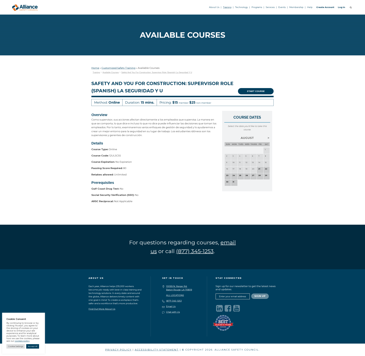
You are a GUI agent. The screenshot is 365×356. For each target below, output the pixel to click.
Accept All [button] (32, 346)
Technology (241, 7)
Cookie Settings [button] (15, 346)
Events (282, 7)
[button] (351, 7)
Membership (296, 7)
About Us (214, 7)
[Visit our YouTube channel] (236, 308)
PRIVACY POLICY (118, 349)
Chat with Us (173, 312)
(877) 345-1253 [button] (195, 251)
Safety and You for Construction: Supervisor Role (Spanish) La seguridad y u (156, 72)
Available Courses (111, 72)
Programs (257, 7)
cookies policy (22, 341)
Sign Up (260, 296)
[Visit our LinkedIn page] (219, 308)
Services (270, 7)
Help (310, 7)
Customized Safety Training (118, 68)
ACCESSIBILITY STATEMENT (157, 349)
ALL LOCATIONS (175, 295)
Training (227, 7)
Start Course (256, 91)
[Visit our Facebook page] (228, 308)
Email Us (171, 306)
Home (95, 68)
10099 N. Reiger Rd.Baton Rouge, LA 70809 (179, 288)
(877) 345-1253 (174, 300)
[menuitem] (214, 7)
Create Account (325, 7)
